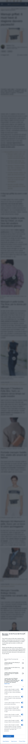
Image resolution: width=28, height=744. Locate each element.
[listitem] (14, 660)
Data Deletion (6, 741)
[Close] (25, 634)
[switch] (22, 663)
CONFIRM (8, 736)
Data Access (14, 741)
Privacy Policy (22, 741)
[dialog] (14, 687)
